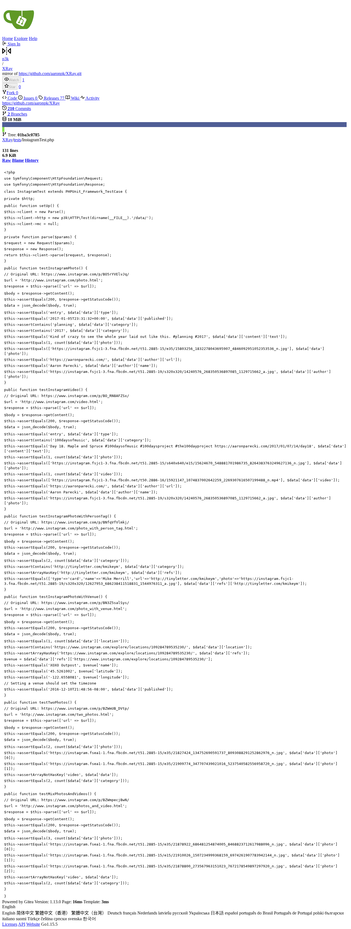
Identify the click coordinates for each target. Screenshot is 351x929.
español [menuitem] (231, 913)
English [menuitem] (8, 913)
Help (33, 38)
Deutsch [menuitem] (114, 913)
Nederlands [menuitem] (147, 913)
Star (12, 87)
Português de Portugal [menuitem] (293, 913)
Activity (92, 98)
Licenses (9, 924)
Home (7, 38)
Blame (18, 160)
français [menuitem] (129, 913)
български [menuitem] (334, 913)
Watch (14, 80)
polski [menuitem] (318, 913)
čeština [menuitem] (47, 918)
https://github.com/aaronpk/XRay (31, 103)
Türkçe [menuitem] (33, 918)
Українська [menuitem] (199, 913)
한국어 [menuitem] (89, 918)
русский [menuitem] (180, 913)
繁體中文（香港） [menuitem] (52, 913)
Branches (17, 114)
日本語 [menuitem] (217, 913)
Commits (19, 108)
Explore (21, 38)
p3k (5, 58)
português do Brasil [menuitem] (256, 913)
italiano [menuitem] (8, 918)
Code (12, 98)
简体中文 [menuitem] (25, 913)
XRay (7, 68)
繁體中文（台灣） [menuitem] (88, 913)
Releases (53, 98)
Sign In (13, 44)
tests (17, 139)
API (21, 924)
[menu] (175, 913)
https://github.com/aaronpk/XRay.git (50, 73)
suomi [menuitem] (21, 918)
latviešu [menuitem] (164, 913)
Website (33, 924)
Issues (29, 98)
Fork (11, 92)
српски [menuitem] (60, 918)
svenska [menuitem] (75, 918)
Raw (6, 160)
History (32, 160)
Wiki (75, 98)
